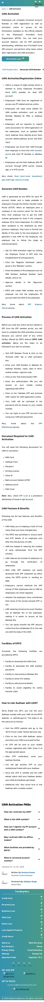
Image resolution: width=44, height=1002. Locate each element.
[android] (11, 975)
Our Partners (8, 946)
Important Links (9, 957)
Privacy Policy (8, 950)
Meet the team (35, 943)
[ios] (32, 975)
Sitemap (5, 954)
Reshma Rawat (28, 872)
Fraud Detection (35, 950)
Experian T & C (35, 957)
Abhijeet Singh (30, 881)
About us (6, 943)
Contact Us (37, 954)
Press (39, 946)
